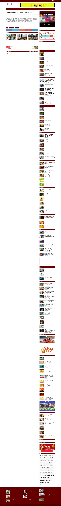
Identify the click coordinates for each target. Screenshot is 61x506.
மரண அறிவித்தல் (49, 470)
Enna (51, 477)
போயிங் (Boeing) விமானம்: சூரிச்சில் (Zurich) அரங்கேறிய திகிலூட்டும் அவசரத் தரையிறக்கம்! (50, 245)
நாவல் (40, 467)
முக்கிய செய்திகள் (45, 472)
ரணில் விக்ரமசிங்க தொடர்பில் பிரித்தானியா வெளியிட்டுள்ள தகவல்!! (21, 42)
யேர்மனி (49, 472)
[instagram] (54, 0)
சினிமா (19, 8)
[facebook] (48, 0)
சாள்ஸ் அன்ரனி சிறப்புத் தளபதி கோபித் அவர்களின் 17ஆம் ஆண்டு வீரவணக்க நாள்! (49, 296)
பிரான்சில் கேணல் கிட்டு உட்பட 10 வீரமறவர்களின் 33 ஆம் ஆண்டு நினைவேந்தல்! (49, 394)
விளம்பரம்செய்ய (12, 0)
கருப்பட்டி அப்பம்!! (47, 69)
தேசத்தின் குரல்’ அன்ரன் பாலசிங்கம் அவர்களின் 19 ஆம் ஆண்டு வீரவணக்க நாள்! (49, 326)
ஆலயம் (45, 457)
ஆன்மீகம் (48, 457)
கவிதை (52, 460)
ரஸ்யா (51, 472)
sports (47, 480)
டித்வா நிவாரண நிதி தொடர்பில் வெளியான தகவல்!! (32, 41)
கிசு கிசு (47, 462)
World (48, 482)
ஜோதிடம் (41, 475)
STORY (50, 480)
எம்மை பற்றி (16, 0)
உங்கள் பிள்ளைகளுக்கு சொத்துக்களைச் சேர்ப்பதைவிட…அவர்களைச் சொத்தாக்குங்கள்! (49, 190)
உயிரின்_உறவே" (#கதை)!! (48, 197)
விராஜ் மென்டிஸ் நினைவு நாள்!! (15, 490)
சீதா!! (45, 116)
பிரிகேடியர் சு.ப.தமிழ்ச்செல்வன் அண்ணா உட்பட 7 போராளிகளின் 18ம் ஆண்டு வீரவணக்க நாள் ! (50, 330)
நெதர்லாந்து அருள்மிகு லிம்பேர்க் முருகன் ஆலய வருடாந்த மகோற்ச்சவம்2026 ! (49, 362)
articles (44, 475)
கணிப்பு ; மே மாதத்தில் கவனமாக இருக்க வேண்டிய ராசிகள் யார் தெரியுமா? (49, 217)
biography (48, 475)
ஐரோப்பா (46, 460)
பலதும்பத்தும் (48, 467)
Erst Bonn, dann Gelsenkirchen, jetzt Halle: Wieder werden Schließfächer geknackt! (49, 135)
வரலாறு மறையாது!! (47, 210)
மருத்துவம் (22, 8)
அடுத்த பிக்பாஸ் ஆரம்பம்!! (48, 418)
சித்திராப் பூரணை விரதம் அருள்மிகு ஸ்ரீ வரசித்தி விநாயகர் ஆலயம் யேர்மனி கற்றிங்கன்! (49, 381)
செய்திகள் (10, 8)
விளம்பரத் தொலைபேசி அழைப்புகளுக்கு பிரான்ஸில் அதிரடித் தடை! (50, 236)
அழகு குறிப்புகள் (45, 455)
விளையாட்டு (41, 8)
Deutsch (44, 477)
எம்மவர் (30, 8)
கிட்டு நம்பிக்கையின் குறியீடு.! (49, 316)
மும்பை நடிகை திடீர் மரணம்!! (49, 414)
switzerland (42, 482)
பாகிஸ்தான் (52, 467)
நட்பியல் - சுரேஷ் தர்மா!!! (48, 124)
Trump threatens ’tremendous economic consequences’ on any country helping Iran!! (49, 80)
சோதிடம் (45, 465)
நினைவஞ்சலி (43, 467)
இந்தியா (15, 8)
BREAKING (52, 475)
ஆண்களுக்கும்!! (47, 128)
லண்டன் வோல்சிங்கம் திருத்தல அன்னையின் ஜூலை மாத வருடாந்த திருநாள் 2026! (49, 254)
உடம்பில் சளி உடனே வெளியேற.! (49, 178)
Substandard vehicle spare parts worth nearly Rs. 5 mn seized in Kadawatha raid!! (49, 98)
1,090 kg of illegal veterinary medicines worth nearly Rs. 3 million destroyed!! (50, 93)
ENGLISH (9, 0)
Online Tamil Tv (42, 480)
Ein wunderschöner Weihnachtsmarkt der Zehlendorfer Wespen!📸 (50, 140)
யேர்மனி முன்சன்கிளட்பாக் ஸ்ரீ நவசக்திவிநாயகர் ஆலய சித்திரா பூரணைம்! (49, 376)
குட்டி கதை (50, 462)
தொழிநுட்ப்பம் (51, 465)
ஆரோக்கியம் (41, 457)
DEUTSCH (7, 0)
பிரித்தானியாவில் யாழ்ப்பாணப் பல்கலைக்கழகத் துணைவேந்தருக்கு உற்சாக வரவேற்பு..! (50, 249)
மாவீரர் (26, 8)
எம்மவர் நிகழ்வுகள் (42, 460)
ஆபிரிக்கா (50, 455)
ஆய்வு (52, 455)
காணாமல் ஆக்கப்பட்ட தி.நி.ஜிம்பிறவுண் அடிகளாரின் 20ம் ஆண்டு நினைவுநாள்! (10, 42)
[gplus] (51, 0)
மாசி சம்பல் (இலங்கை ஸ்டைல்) (49, 65)
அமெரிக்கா (41, 455)
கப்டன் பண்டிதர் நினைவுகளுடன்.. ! (49, 320)
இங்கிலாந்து (51, 457)
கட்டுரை (49, 460)
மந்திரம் (45, 470)
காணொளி (36, 8)
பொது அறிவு (41, 470)
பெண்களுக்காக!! (47, 193)
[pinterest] (53, 0)
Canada (41, 477)
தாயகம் (47, 465)
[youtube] (52, 0)
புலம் (33, 8)
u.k (45, 482)
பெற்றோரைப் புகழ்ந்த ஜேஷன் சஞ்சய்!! (50, 435)
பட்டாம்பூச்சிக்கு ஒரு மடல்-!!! (48, 120)
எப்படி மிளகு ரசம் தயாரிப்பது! (48, 61)
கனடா (40, 462)
